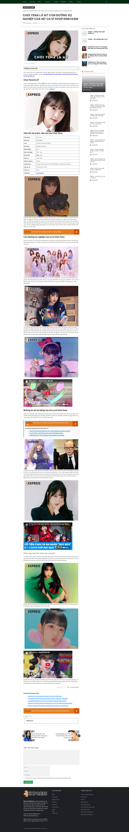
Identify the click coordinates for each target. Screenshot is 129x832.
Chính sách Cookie (85, 809)
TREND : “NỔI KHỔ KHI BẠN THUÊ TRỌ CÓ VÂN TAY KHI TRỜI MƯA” (97, 97)
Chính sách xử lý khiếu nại (87, 812)
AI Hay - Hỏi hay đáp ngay (87, 794)
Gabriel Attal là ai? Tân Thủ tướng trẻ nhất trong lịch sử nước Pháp (47, 435)
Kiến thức (47, 1)
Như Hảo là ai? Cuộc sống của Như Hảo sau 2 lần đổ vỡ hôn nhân (45, 696)
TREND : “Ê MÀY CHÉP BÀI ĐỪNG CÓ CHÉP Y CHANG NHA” (97, 151)
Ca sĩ (26, 717)
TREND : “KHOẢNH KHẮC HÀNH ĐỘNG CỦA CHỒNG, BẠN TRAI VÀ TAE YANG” (93, 85)
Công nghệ (32, 1)
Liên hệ (82, 799)
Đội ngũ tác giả (84, 802)
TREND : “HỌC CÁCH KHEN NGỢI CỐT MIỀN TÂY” (97, 169)
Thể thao (79, 1)
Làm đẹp (56, 1)
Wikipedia (52, 89)
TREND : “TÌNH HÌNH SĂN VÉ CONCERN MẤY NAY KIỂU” (97, 115)
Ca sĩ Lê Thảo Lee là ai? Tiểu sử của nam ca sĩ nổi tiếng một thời (46, 433)
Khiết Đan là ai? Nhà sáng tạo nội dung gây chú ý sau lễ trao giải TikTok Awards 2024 (50, 703)
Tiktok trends (55, 807)
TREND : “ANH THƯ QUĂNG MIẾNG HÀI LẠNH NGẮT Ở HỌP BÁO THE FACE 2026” (97, 132)
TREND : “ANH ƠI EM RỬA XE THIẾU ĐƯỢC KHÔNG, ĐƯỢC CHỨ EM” (97, 160)
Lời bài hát (54, 804)
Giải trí (39, 1)
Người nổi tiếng (29, 7)
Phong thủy (63, 1)
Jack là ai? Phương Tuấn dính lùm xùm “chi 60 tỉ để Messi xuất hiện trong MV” (50, 431)
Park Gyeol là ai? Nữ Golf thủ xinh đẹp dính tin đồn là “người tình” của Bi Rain (48, 698)
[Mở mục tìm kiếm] (106, 2)
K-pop (53, 809)
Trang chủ (24, 1)
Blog (53, 794)
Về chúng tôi (84, 797)
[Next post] (79, 736)
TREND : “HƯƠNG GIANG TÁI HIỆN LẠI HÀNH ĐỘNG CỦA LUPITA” (97, 141)
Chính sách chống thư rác (87, 814)
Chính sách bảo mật (85, 804)
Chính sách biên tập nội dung (88, 807)
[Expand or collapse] (78, 68)
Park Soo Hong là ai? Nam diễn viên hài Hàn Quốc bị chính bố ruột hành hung (48, 705)
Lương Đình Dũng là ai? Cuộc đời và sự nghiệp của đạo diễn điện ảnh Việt (47, 701)
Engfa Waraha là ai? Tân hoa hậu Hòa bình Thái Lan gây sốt (63, 735)
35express (29, 23)
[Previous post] (24, 736)
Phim (53, 811)
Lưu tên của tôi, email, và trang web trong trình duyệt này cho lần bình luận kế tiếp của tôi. (48, 778)
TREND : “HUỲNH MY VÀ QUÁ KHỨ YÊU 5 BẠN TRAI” (97, 123)
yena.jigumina (40, 173)
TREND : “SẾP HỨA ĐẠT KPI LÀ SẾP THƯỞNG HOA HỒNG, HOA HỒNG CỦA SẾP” (97, 106)
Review (70, 1)
